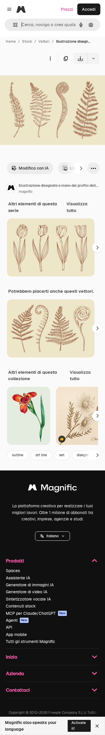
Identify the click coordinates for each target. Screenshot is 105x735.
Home (11, 41)
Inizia (11, 657)
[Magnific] (52, 488)
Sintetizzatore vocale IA (28, 599)
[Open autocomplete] (13, 25)
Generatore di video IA (26, 591)
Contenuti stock (21, 606)
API (9, 627)
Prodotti (15, 561)
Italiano (52, 536)
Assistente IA (18, 578)
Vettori (44, 41)
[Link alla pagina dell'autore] (11, 189)
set (61, 455)
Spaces (13, 570)
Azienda (15, 673)
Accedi (89, 9)
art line (41, 455)
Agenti (16, 620)
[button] (52, 536)
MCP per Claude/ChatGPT (36, 613)
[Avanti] (81, 168)
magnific (26, 191)
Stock (27, 41)
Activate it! (78, 725)
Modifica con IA (34, 168)
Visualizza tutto (77, 207)
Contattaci (18, 690)
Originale (38, 77)
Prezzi (67, 9)
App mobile (16, 634)
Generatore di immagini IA (30, 584)
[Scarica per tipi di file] (93, 58)
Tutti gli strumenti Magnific (30, 641)
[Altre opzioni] (50, 58)
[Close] (97, 726)
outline (17, 455)
